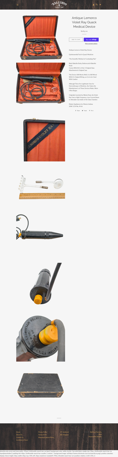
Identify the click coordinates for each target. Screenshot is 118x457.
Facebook (65, 432)
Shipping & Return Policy (46, 437)
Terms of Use (42, 435)
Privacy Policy (42, 432)
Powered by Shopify (95, 437)
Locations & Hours (22, 440)
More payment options (91, 43)
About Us (19, 435)
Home (18, 432)
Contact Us (19, 437)
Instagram (65, 435)
